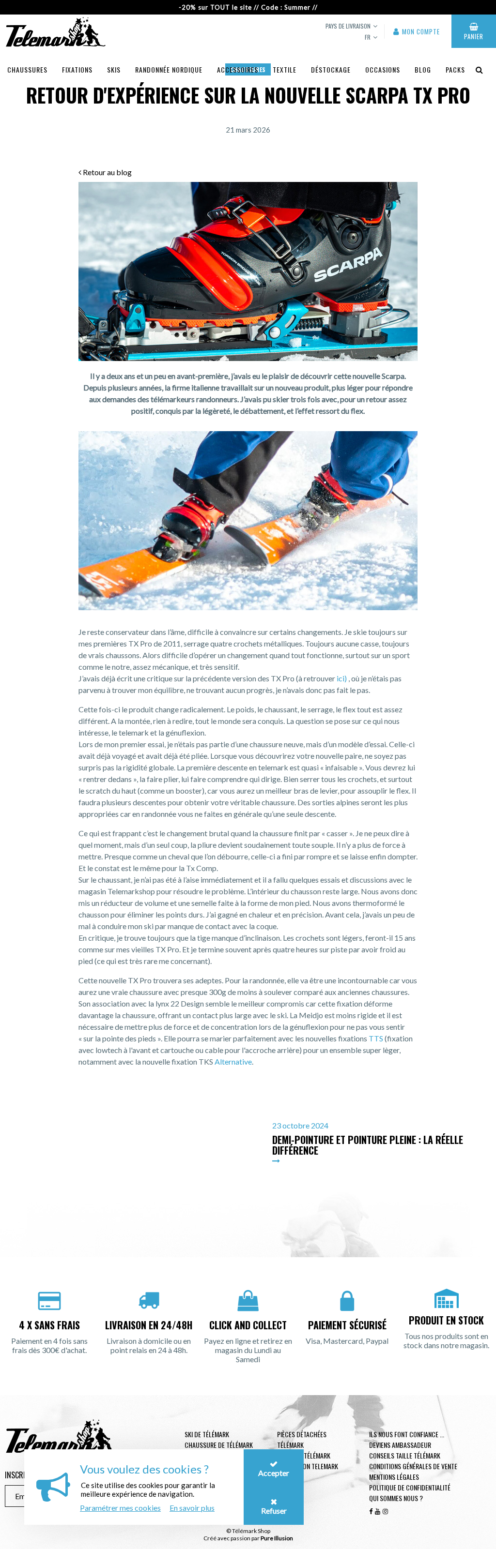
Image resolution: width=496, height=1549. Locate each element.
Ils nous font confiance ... (406, 1434)
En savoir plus (192, 1507)
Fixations (77, 69)
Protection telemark (307, 1466)
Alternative (233, 1061)
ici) (342, 678)
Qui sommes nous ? (396, 1498)
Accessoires (237, 69)
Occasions (382, 69)
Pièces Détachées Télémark (301, 1439)
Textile (284, 69)
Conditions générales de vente (413, 1466)
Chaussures (27, 69)
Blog (423, 69)
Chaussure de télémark (219, 1445)
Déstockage (331, 69)
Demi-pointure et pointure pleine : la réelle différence (367, 1145)
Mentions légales (394, 1477)
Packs (455, 69)
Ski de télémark (207, 1434)
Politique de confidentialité (409, 1487)
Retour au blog (106, 172)
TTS (376, 1038)
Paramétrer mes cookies (120, 1507)
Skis (114, 69)
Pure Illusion (277, 1538)
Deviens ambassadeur (400, 1445)
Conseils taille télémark (404, 1455)
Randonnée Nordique (168, 69)
